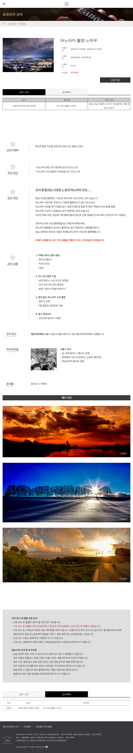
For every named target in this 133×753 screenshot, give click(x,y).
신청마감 (115, 80)
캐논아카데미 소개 (11, 726)
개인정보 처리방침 (44, 726)
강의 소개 (24, 92)
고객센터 (27, 726)
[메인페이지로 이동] (66, 4)
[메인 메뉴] (4, 4)
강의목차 (66, 92)
